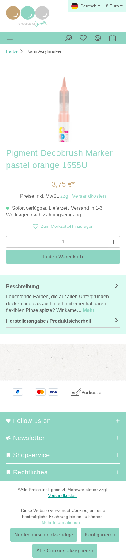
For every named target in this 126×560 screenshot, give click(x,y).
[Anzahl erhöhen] (114, 242)
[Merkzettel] (83, 38)
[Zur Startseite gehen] (27, 16)
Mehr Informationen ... (63, 522)
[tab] (63, 298)
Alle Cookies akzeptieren (64, 550)
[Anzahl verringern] (12, 242)
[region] (63, 107)
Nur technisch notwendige (43, 534)
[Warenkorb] (112, 38)
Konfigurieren (100, 534)
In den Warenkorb (63, 256)
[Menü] (9, 38)
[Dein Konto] (98, 38)
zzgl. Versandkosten (83, 196)
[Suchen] (68, 38)
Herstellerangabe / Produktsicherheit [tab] (48, 321)
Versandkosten (62, 495)
